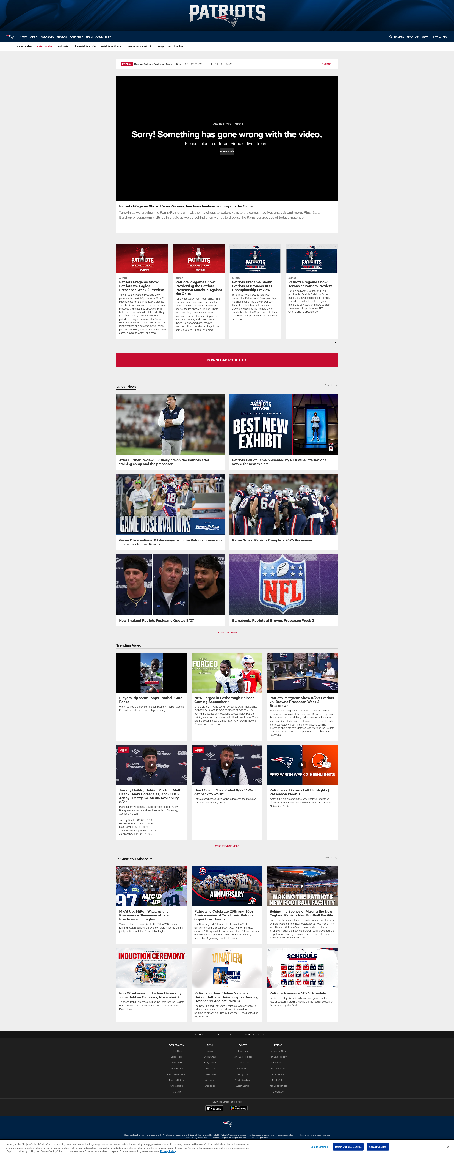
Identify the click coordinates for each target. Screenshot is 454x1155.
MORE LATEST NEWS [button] (227, 632)
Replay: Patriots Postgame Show (153, 63)
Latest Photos (176, 1068)
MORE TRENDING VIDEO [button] (227, 846)
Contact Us (278, 1091)
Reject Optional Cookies (348, 1146)
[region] (227, 1147)
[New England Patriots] (227, 1124)
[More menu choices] (115, 36)
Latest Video (176, 1056)
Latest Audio (176, 1062)
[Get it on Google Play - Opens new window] (238, 1109)
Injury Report (210, 1062)
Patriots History (176, 1080)
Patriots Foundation (176, 1074)
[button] (227, 151)
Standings (210, 1086)
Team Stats (209, 1068)
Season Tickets (243, 1062)
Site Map (176, 1091)
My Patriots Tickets (243, 1056)
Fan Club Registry (278, 1056)
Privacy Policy (168, 1151)
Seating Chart (242, 1074)
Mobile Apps (278, 1074)
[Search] (390, 36)
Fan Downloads (278, 1068)
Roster (210, 1051)
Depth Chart (210, 1056)
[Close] (448, 1147)
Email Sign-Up (278, 1062)
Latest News (176, 1051)
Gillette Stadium (242, 1080)
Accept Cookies (377, 1146)
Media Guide (278, 1080)
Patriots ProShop (278, 1051)
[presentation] (336, 344)
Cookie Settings (319, 1146)
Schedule (209, 1080)
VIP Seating (242, 1068)
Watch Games (242, 1086)
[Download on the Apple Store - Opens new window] (214, 1108)
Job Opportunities (278, 1086)
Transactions (210, 1074)
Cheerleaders (176, 1086)
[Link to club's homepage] (10, 36)
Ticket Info (243, 1051)
